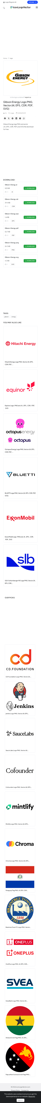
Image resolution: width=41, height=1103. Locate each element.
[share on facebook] (5, 118)
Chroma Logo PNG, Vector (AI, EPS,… (18, 861)
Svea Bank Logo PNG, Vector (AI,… (17, 1001)
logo (11, 58)
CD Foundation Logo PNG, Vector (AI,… (18, 677)
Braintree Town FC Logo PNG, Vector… (18, 927)
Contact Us (25, 1090)
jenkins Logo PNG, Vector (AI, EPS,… (17, 713)
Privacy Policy (15, 1090)
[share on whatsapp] (24, 118)
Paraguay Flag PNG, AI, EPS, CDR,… (17, 890)
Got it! (20, 1100)
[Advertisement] (20, 33)
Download (30, 188)
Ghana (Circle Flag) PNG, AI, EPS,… (17, 1038)
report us (28, 97)
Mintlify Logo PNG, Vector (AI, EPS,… (17, 824)
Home (5, 58)
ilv (6, 113)
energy (14, 316)
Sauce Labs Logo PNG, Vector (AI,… (17, 750)
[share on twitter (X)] (8, 118)
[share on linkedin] (16, 118)
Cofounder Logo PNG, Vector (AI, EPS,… (19, 787)
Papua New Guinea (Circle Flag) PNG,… (18, 1074)
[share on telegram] (20, 118)
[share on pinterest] (12, 118)
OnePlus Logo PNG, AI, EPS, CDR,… (17, 964)
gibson (6, 316)
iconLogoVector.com (23, 1087)
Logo (12, 113)
